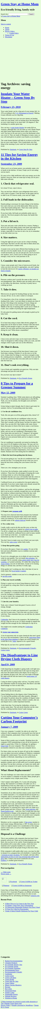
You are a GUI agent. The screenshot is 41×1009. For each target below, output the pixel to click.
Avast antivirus (30, 809)
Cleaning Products (11, 963)
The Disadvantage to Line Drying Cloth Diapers (19, 657)
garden (25, 549)
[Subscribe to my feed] (4, 881)
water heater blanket (17, 127)
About (7, 29)
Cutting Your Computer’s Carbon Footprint (19, 719)
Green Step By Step (25, 149)
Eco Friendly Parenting (12, 968)
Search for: (4, 14)
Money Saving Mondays (13, 985)
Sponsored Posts (10, 991)
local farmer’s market (19, 571)
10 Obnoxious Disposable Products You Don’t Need (22, 907)
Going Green (5, 650)
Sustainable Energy (11, 994)
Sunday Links (9, 992)
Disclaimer (8, 37)
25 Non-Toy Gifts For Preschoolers (16, 909)
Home (7, 28)
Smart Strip (4, 746)
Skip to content (6, 24)
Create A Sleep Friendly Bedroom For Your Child (21, 911)
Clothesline (4, 619)
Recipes (7, 987)
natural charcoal (20, 520)
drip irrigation (30, 558)
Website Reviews (11, 996)
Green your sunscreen (10, 632)
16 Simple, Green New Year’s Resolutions (19, 905)
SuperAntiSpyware (7, 811)
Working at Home (11, 998)
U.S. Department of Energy (24, 113)
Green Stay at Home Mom (20, 4)
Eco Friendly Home (25, 378)
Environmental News (12, 970)
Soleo (14, 641)
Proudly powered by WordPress (22, 1005)
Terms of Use (9, 35)
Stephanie (13, 149)
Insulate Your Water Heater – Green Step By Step (18, 97)
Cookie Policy (14, 33)
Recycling (8, 989)
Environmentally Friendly (27, 648)
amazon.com (35, 896)
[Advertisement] (20, 60)
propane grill (17, 511)
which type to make (31, 529)
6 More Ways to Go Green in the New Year (19, 903)
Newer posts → (6, 874)
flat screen (28, 822)
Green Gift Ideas (10, 978)
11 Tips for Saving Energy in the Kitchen (19, 156)
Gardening (8, 974)
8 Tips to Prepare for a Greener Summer (17, 385)
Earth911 (4, 860)
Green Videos (9, 983)
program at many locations (11, 855)
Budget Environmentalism (13, 961)
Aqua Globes (5, 564)
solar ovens (13, 542)
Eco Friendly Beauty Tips (13, 965)
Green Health (9, 979)
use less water (7, 576)
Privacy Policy (10, 31)
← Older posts (6, 872)
